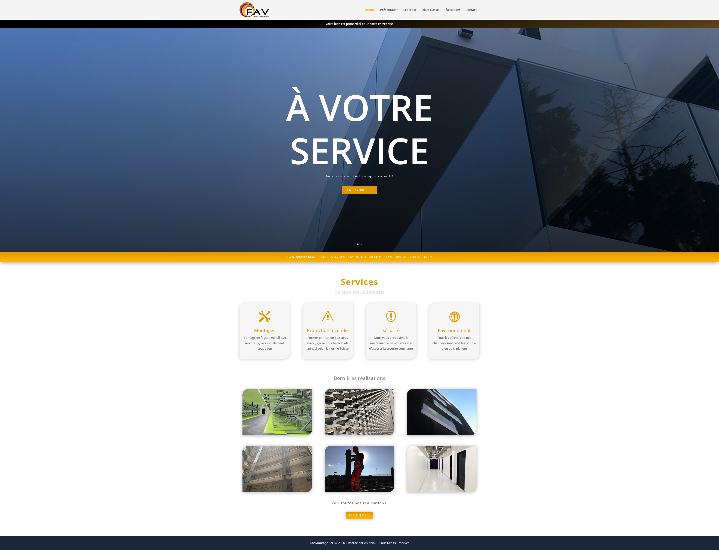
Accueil (370, 10)
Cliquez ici (359, 515)
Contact (471, 10)
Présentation (389, 10)
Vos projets (359, 128)
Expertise (410, 10)
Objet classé (430, 10)
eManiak (370, 543)
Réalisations (452, 10)
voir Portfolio (360, 190)
